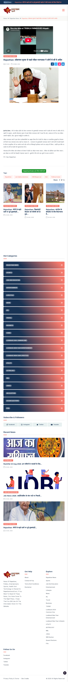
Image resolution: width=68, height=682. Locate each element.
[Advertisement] (34, 117)
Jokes (48, 634)
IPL (47, 597)
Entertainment (50, 587)
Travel (48, 600)
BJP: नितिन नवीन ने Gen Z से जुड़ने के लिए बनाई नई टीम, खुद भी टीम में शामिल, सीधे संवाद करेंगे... (40, 3)
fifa (47, 643)
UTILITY (48, 624)
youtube (56, 424)
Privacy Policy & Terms (11, 678)
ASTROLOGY (8, 460)
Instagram (6, 658)
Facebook (6, 655)
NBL (47, 630)
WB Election (50, 637)
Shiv (8, 64)
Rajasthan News (14, 18)
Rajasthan (8, 177)
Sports (48, 580)
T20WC (48, 606)
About (26, 577)
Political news (55, 177)
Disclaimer (28, 587)
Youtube (6, 665)
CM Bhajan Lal (36, 177)
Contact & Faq (29, 580)
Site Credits (25, 678)
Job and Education (11, 492)
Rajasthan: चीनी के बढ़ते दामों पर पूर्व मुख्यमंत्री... (20, 528)
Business (49, 603)
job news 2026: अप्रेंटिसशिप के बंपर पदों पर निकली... (22, 496)
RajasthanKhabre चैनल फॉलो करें (34, 171)
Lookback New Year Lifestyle (55, 621)
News (47, 593)
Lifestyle (48, 590)
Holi (46, 177)
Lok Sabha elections (21, 177)
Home (5, 18)
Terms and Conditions (32, 584)
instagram (26, 424)
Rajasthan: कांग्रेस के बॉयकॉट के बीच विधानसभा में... (54, 212)
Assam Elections (51, 640)
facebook (11, 424)
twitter (41, 424)
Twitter (5, 661)
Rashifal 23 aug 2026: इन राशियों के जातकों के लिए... (22, 464)
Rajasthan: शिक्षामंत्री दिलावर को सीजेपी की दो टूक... (32, 212)
